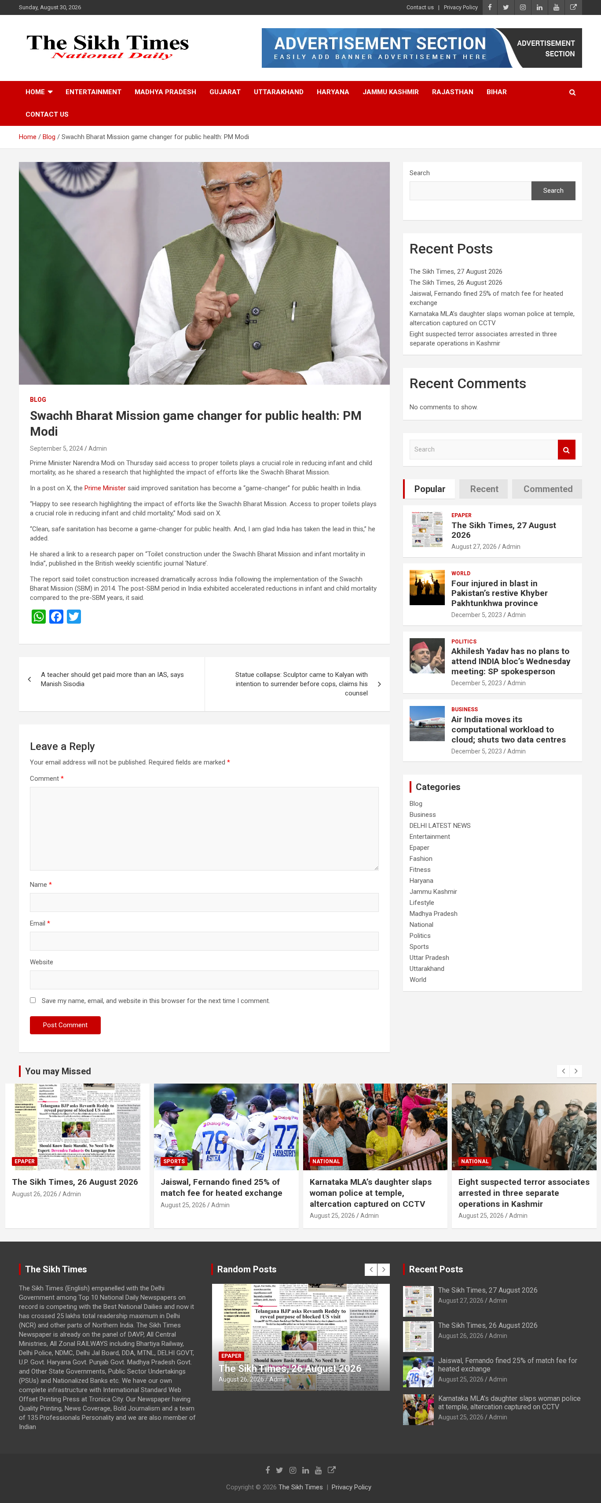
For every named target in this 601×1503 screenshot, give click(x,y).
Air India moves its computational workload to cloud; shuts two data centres (508, 729)
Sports (419, 947)
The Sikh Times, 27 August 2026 (456, 272)
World (460, 573)
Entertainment (93, 92)
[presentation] (563, 1071)
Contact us (420, 7)
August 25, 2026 (34, 1205)
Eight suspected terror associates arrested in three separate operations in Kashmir (374, 1193)
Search (420, 173)
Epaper (461, 515)
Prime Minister (106, 488)
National (421, 925)
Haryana (333, 92)
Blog (38, 399)
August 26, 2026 (461, 1335)
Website (41, 962)
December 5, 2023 (476, 614)
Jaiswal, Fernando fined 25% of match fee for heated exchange (72, 1187)
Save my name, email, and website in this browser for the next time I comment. (156, 1001)
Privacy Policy (461, 7)
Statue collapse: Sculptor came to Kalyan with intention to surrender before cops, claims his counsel (301, 684)
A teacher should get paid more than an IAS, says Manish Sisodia (112, 679)
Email (40, 923)
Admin (97, 448)
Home (35, 92)
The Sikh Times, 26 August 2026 (456, 283)
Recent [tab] (484, 489)
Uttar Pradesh (429, 958)
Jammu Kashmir (391, 92)
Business (464, 709)
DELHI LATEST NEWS (440, 826)
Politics (463, 642)
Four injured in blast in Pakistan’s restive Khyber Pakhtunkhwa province (499, 593)
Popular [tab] (430, 489)
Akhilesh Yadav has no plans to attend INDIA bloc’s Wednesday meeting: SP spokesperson (511, 661)
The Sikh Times (301, 1487)
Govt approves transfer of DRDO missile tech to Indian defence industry (519, 1193)
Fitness (420, 870)
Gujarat (225, 92)
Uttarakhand (279, 92)
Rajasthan (452, 92)
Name (41, 885)
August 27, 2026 (474, 546)
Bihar (497, 92)
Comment (47, 779)
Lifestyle (422, 903)
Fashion (421, 859)
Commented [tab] (548, 489)
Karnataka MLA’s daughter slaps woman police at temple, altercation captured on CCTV (221, 1193)
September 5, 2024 (56, 448)
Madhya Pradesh (165, 92)
